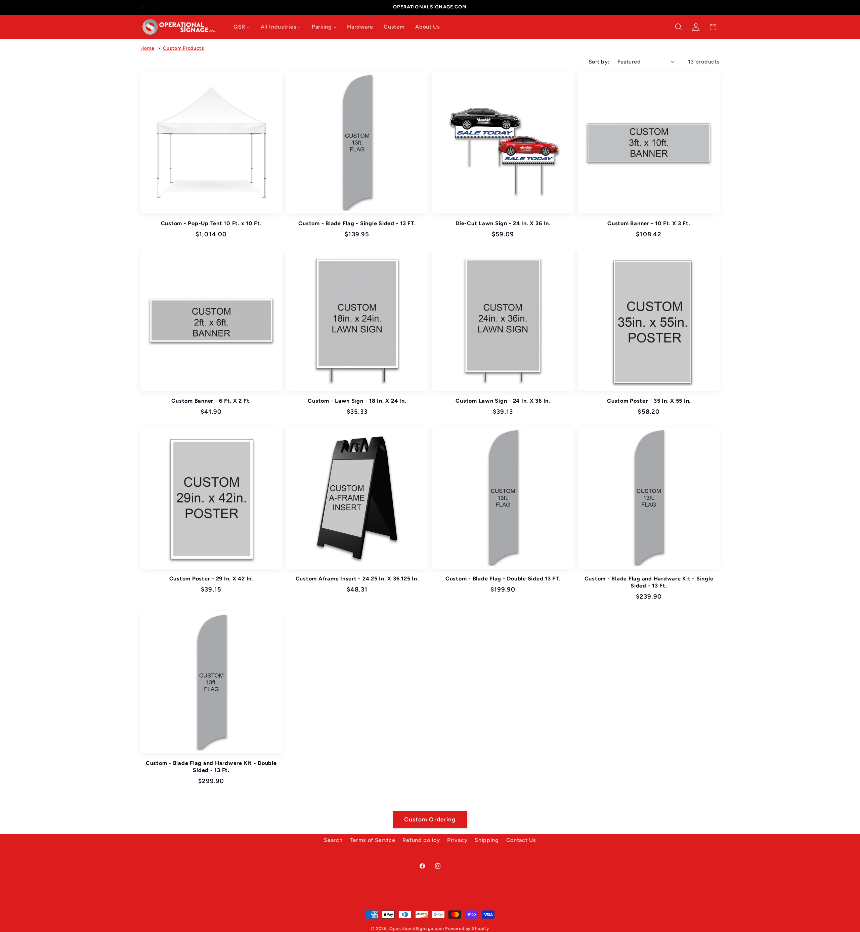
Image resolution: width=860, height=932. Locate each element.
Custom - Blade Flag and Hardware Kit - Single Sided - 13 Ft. (649, 582)
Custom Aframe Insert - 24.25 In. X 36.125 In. (357, 578)
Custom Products (183, 48)
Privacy (457, 840)
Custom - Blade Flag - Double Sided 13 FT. (503, 578)
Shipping (487, 840)
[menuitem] (241, 27)
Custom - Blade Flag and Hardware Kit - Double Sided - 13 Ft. (211, 766)
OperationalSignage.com (416, 928)
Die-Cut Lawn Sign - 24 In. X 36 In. (503, 223)
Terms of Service (372, 840)
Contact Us (521, 840)
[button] (678, 27)
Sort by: (599, 61)
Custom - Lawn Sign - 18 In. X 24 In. (357, 401)
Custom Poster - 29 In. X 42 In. (211, 578)
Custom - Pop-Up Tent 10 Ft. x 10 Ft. (211, 223)
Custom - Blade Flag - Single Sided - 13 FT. (357, 223)
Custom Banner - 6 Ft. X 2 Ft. (211, 401)
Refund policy (421, 840)
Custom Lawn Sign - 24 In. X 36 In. (503, 401)
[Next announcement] (544, 7)
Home (147, 48)
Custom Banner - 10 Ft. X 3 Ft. (648, 223)
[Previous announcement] (315, 7)
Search (333, 840)
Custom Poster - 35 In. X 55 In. (649, 401)
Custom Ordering (430, 819)
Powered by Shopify (467, 928)
